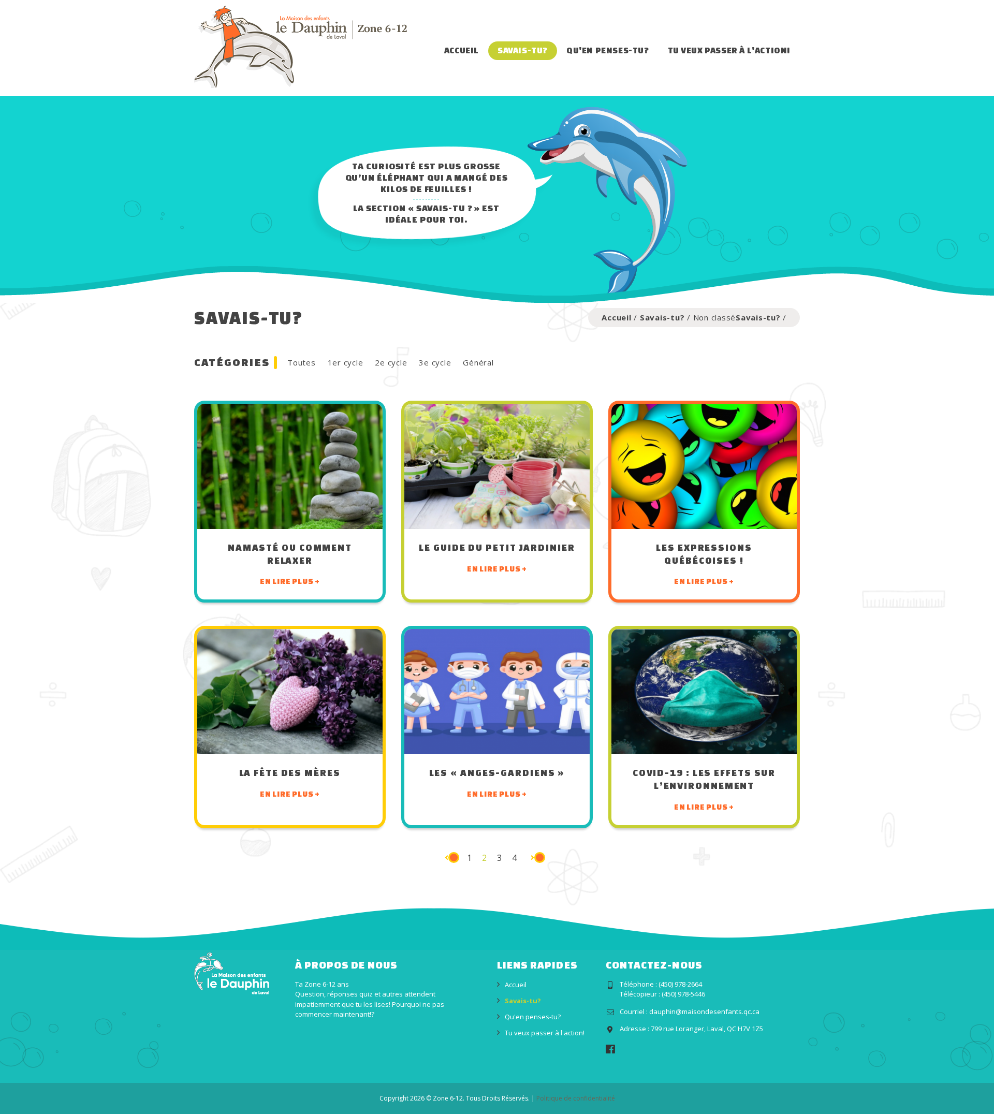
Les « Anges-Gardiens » (497, 772)
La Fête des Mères (289, 772)
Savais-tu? (523, 50)
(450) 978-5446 (683, 994)
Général (478, 362)
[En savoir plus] (290, 466)
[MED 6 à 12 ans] (300, 46)
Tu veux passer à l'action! (729, 50)
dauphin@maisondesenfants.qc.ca (704, 1011)
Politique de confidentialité (575, 1098)
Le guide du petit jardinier (497, 547)
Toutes (301, 362)
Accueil (461, 50)
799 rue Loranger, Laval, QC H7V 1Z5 (707, 1028)
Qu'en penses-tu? (607, 50)
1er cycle (345, 362)
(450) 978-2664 (680, 984)
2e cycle (391, 362)
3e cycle (435, 362)
